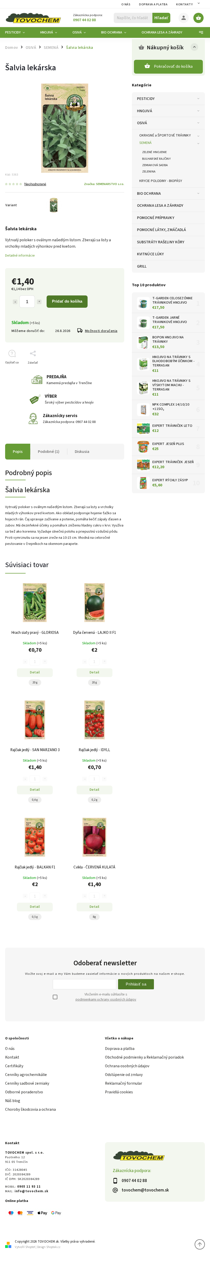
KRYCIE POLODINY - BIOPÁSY (160, 181)
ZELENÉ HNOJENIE (154, 152)
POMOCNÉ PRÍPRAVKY (155, 218)
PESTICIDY (146, 98)
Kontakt (12, 1057)
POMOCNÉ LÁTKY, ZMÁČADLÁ (161, 230)
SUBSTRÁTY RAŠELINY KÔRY (160, 242)
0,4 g (35, 800)
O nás (126, 4)
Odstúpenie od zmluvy (124, 1074)
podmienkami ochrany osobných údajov (106, 999)
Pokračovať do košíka (173, 66)
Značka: (104, 184)
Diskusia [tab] (82, 451)
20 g (35, 682)
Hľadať (161, 18)
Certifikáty (14, 1066)
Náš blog (12, 1101)
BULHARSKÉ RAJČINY (156, 158)
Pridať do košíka (67, 301)
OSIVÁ (142, 123)
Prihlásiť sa (136, 984)
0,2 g (94, 800)
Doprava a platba (153, 4)
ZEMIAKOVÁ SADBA (155, 165)
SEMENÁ (145, 142)
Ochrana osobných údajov (127, 1066)
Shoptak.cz (53, 1247)
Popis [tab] (18, 451)
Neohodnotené (35, 184)
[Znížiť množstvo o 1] (15, 302)
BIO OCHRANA (149, 193)
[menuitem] (19, 32)
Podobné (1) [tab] (48, 451)
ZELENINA (148, 171)
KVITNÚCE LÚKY (150, 254)
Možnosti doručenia (101, 331)
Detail (35, 672)
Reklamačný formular (123, 1083)
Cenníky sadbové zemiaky (27, 1083)
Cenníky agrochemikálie (26, 1074)
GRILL (142, 266)
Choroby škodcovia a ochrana (30, 1109)
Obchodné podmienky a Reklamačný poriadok (144, 1057)
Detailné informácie (20, 255)
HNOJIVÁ (144, 111)
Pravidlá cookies (119, 1092)
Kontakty (184, 4)
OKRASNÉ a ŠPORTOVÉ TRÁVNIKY (165, 135)
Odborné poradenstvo (24, 1092)
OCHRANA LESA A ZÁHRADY (160, 205)
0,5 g (35, 917)
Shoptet (30, 1247)
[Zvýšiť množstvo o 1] (39, 302)
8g (94, 917)
